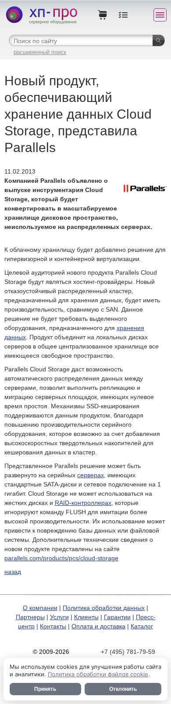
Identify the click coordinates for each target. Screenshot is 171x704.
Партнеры (30, 617)
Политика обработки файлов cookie (98, 674)
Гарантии (117, 617)
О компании (40, 607)
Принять (45, 689)
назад (12, 571)
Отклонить (123, 689)
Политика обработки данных (104, 607)
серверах (90, 475)
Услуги (59, 617)
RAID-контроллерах (83, 502)
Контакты (53, 626)
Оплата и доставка (98, 626)
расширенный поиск (40, 52)
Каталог (142, 626)
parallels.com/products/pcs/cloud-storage (61, 558)
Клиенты (86, 617)
